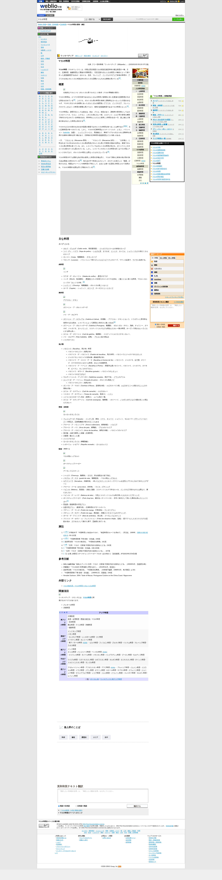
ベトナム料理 (128, 643)
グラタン (89, 369)
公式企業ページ (130, 838)
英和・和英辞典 (64, 1)
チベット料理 (140, 660)
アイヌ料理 (80, 625)
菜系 (69, 619)
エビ (101, 260)
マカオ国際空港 (158, 153)
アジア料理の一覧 (159, 138)
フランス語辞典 (154, 851)
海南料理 (140, 136)
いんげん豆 (97, 251)
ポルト (96, 363)
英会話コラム (46, 161)
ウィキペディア (67, 56)
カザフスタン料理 (101, 660)
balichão (67, 132)
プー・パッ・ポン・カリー (162, 129)
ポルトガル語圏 (90, 79)
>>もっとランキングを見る (174, 297)
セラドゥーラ (68, 481)
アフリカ (107, 103)
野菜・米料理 (157, 105)
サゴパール (112, 513)
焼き (91, 112)
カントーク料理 (86, 640)
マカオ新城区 (157, 166)
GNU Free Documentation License (93, 824)
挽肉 (89, 279)
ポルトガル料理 (108, 72)
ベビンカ (66, 489)
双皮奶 (65, 504)
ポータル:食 (94, 679)
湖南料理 (142, 113)
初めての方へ (180, 15)
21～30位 (171, 258)
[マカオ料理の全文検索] (50, 15)
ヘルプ (182, 1)
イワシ (116, 377)
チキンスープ (92, 257)
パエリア (114, 425)
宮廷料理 (140, 97)
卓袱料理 (66, 608)
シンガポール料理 (88, 637)
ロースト (71, 340)
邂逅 (73, 737)
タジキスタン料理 (127, 660)
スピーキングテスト (48, 172)
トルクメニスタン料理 (76, 662)
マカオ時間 (156, 171)
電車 (42, 47)
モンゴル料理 (90, 662)
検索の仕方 (59, 840)
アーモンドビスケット (113, 516)
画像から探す (83, 840)
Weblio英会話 (46, 164)
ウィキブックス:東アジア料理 (111, 679)
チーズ (70, 149)
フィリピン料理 (105, 643)
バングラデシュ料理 (113, 655)
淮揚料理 (140, 122)
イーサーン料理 (73, 640)
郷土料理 (117, 69)
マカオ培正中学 (158, 158)
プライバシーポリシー (63, 846)
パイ (112, 380)
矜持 (63, 737)
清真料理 (140, 152)
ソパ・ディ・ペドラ (70, 251)
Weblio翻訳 (152, 844)
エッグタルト (112, 478)
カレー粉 (99, 115)
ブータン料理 (127, 655)
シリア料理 (96, 673)
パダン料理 (72, 634)
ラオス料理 (72, 645)
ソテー (80, 351)
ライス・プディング (102, 487)
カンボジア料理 (74, 637)
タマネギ (106, 251)
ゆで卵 (137, 360)
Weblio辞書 (169, 826)
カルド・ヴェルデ (69, 248)
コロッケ (139, 354)
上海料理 (140, 119)
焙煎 (102, 112)
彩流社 (112, 567)
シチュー (114, 371)
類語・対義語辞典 (51, 1)
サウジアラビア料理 (83, 673)
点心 (140, 180)
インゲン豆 (90, 419)
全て (40, 37)
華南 (81, 72)
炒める (85, 112)
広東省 (114, 97)
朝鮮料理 (72, 627)
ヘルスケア (44, 69)
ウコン (74, 115)
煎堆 (119, 519)
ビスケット (102, 481)
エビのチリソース (127, 386)
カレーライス (143, 328)
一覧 (87, 679)
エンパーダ (67, 380)
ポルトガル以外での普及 (162, 120)
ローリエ (122, 251)
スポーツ (44, 75)
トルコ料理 (106, 673)
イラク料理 (80, 670)
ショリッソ (131, 251)
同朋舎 (103, 573)
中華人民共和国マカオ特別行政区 (97, 69)
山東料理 (142, 91)
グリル (96, 112)
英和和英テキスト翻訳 (70, 786)
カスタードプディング (131, 495)
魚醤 (73, 132)
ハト (65, 340)
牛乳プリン (82, 504)
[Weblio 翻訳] (69, 8)
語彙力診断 (45, 169)
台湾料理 (140, 133)
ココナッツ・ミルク (111, 115)
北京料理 (140, 94)
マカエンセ (69, 140)
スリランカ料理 (74, 655)
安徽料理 (142, 127)
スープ (123, 248)
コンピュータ (45, 44)
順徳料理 (140, 147)
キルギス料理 (114, 660)
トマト (102, 419)
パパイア (66, 439)
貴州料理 (140, 111)
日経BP (139, 564)
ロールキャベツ (102, 444)
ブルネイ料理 (117, 643)
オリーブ (90, 288)
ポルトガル (92, 97)
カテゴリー (104, 56)
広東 (76, 422)
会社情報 (128, 840)
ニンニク (114, 251)
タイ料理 (99, 637)
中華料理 (140, 80)
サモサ (90, 475)
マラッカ (65, 107)
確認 (155, 272)
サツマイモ (139, 519)
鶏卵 (93, 489)
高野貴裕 (157, 293)
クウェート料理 (134, 670)
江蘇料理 (142, 116)
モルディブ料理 (138, 655)
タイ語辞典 (152, 855)
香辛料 (119, 112)
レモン (119, 129)
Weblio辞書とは (61, 838)
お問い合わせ (107, 838)
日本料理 (72, 622)
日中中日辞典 (75, 1)
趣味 (42, 72)
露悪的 (84, 737)
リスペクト (158, 268)
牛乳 (97, 495)
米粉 (88, 489)
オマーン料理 (100, 670)
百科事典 (63, 24)
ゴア (120, 103)
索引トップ (78, 56)
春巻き (99, 475)
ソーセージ (104, 285)
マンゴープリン (110, 510)
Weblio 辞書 (173, 1)
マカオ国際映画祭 (158, 150)
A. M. (156, 276)
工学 (42, 56)
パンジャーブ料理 (83, 652)
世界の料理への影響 (160, 124)
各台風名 (156, 134)
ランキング (95, 56)
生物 (42, 78)
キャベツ (110, 419)
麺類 (140, 177)
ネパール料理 (86, 655)
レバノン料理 (73, 676)
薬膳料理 (140, 169)
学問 (42, 61)
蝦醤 (125, 161)
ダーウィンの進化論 (161, 286)
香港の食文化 (85, 619)
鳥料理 (155, 110)
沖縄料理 (88, 625)
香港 (65, 161)
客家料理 (140, 144)
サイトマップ (60, 848)
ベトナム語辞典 (154, 857)
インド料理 (72, 649)
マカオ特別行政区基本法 (161, 179)
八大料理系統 (140, 88)
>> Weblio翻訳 (179, 302)
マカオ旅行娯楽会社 (159, 169)
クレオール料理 (69, 605)
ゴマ (73, 521)
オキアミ (111, 161)
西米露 (96, 513)
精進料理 (140, 172)
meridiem (157, 279)
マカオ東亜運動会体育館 (161, 174)
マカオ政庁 (156, 161)
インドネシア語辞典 (155, 853)
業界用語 (44, 42)
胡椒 (97, 132)
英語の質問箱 (46, 167)
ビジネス (44, 39)
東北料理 (140, 99)
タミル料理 (72, 652)
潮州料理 (140, 141)
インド (104, 75)
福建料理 (142, 130)
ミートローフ (108, 288)
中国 (123, 100)
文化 (42, 64)
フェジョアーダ (69, 419)
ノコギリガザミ (125, 400)
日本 (89, 75)
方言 (42, 86)
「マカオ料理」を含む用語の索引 (71, 810)
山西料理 (140, 102)
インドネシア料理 (74, 631)
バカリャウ (67, 349)
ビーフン (108, 260)
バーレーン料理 (116, 673)
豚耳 (99, 276)
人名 (42, 83)
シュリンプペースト (85, 132)
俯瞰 (155, 283)
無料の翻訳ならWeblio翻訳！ (75, 8)
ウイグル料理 (73, 660)
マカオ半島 (156, 147)
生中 (106, 737)
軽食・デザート (158, 115)
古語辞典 (95, 1)
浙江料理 (142, 124)
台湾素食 (140, 175)
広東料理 (142, 138)
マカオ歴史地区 (158, 177)
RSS (119, 866)
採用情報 (128, 842)
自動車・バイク (46, 50)
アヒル (97, 337)
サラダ (80, 374)
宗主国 (98, 72)
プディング (121, 513)
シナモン (81, 115)
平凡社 (126, 532)
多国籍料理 (68, 75)
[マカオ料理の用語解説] (41, 15)
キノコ (81, 369)
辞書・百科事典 (53, 24)
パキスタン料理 (98, 655)
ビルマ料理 (94, 643)
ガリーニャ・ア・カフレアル (73, 319)
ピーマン (74, 369)
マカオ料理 (87, 597)
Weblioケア (152, 861)
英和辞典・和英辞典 (155, 842)
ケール (111, 248)
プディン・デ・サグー (71, 513)
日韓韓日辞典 (86, 1)
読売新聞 (116, 554)
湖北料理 (140, 155)
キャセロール (84, 363)
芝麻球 (94, 521)
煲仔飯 (65, 433)
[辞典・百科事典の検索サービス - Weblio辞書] (51, 8)
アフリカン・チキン (70, 300)
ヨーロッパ (116, 100)
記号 (40, 153)
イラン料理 (89, 670)
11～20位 (163, 258)
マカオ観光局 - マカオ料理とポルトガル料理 (79, 586)
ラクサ (135, 260)
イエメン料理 (135, 667)
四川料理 (142, 105)
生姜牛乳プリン (69, 507)
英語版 (143, 85)
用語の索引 (87, 56)
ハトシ (110, 394)
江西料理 (140, 158)
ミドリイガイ (68, 397)
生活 (42, 67)
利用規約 (59, 844)
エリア (95, 737)
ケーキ (116, 489)
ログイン (163, 1)
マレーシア (97, 75)
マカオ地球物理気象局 (160, 155)
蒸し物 (122, 117)
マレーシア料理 (140, 643)
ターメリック (83, 328)
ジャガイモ (104, 248)
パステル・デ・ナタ (70, 478)
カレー (69, 402)
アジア (114, 75)
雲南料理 (140, 108)
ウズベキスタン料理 (86, 660)
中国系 (83, 127)
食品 (42, 81)
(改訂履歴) (86, 826)
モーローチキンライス (71, 414)
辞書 (40, 1)
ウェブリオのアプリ (85, 838)
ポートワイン (122, 146)
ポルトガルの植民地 (95, 103)
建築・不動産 (45, 58)
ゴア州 (129, 489)
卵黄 (103, 513)
